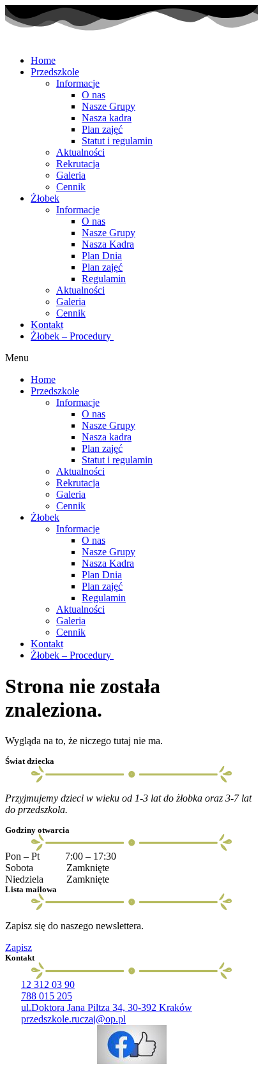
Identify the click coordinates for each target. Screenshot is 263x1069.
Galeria (71, 175)
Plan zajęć (102, 129)
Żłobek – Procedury (72, 336)
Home (43, 60)
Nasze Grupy (108, 106)
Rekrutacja (78, 163)
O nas (93, 94)
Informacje (78, 83)
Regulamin (104, 278)
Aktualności (80, 152)
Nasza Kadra (108, 244)
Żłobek (45, 198)
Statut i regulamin (117, 140)
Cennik (71, 186)
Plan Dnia (102, 255)
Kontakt (47, 324)
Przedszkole (55, 71)
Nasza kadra (107, 117)
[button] (131, 358)
